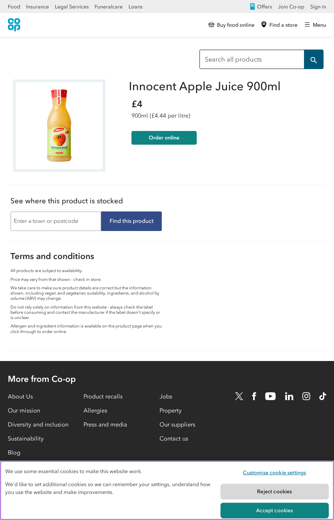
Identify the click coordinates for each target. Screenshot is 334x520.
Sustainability (26, 438)
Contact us (173, 438)
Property (170, 410)
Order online (164, 137)
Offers (264, 6)
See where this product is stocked (66, 200)
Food (14, 6)
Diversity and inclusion (38, 424)
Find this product (132, 221)
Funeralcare (109, 6)
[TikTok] (322, 396)
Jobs (165, 396)
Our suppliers (177, 424)
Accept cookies (274, 510)
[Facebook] (254, 396)
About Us (20, 396)
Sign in (318, 6)
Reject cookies (274, 491)
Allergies (95, 410)
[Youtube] (270, 396)
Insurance (37, 6)
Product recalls (103, 396)
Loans (136, 6)
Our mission (24, 410)
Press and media (105, 424)
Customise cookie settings (274, 472)
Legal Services (72, 6)
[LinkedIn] (289, 396)
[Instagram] (306, 396)
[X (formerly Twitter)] (239, 396)
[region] (167, 490)
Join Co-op (291, 6)
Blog (14, 452)
